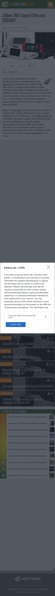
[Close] (49, 268)
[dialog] (27, 298)
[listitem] (27, 316)
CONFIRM (15, 324)
